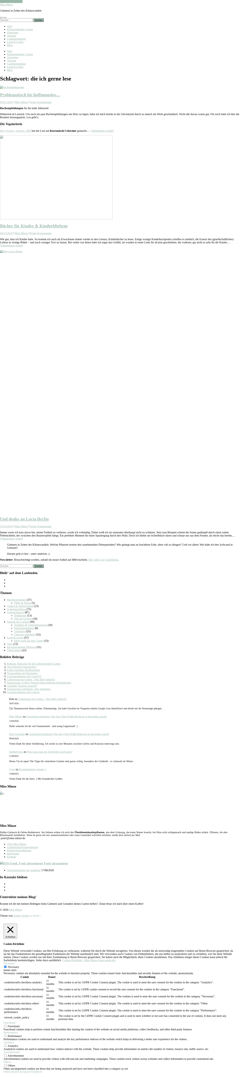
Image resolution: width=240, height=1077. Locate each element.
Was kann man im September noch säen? (49, 751)
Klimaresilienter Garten (20, 29)
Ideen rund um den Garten (28, 640)
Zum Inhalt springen (11, 1)
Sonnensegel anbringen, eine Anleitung (28, 689)
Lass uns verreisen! (24, 634)
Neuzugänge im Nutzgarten (22, 673)
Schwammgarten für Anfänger (24, 870)
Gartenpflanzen (15, 612)
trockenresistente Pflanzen (21, 647)
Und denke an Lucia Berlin (24, 519)
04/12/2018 (6, 233)
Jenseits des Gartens (18, 621)
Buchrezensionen (16, 599)
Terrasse (11, 35)
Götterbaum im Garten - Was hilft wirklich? (31, 679)
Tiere (10, 643)
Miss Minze (6, 4)
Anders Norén (21, 915)
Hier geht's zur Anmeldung (103, 559)
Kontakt (11, 856)
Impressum (13, 853)
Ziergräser (12, 32)
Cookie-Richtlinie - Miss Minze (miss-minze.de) (89, 960)
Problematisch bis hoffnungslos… (30, 94)
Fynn (12, 769)
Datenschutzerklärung (19, 850)
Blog (9, 45)
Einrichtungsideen (24, 628)
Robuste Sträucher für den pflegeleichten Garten (33, 663)
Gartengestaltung (16, 38)
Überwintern (14, 650)
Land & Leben (15, 42)
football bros (16, 751)
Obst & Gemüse (23, 618)
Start (9, 26)
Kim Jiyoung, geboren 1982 (15, 130)
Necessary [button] (9, 963)
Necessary (13, 966)
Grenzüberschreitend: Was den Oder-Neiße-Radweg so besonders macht (66, 716)
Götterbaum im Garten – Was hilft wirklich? (42, 699)
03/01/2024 (6, 102)
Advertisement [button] (12, 1052)
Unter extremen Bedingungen (23, 670)
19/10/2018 (6, 526)
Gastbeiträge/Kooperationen (22, 847)
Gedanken (19, 631)
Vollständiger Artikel (102, 130)
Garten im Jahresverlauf (20, 606)
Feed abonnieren (56, 863)
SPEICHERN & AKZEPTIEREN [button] (23, 1071)
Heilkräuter (20, 615)
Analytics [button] (9, 1042)
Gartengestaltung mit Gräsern (23, 692)
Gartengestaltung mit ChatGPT (24, 676)
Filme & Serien (22, 602)
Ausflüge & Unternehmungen (30, 624)
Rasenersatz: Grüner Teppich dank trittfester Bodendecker (39, 682)
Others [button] (7, 1062)
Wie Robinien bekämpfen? (22, 666)
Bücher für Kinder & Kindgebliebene (34, 226)
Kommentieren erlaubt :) (32, 769)
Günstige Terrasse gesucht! (22, 685)
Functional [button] (9, 1022)
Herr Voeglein (17, 734)
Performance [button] (11, 1032)
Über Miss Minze (16, 844)
